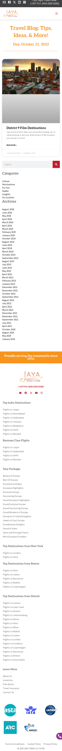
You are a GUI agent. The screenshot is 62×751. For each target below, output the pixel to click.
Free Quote (8, 684)
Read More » (11, 145)
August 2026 (8, 209)
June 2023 (7, 267)
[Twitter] (14, 2)
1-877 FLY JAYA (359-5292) (44, 3)
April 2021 (7, 326)
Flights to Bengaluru (13, 425)
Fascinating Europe (12, 496)
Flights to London (12, 552)
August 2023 (8, 261)
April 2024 (7, 248)
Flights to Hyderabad (13, 417)
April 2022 (7, 306)
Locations (8, 680)
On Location (8, 197)
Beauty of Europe (11, 475)
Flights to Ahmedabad (14, 413)
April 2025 (7, 225)
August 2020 (8, 332)
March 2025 (7, 228)
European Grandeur (12, 483)
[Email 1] (4, 2)
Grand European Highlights (16, 500)
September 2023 (10, 258)
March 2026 (7, 222)
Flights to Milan (11, 627)
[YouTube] (19, 2)
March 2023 (7, 277)
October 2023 (8, 254)
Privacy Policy (50, 743)
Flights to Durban (11, 611)
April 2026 (7, 219)
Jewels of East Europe (14, 520)
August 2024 (8, 241)
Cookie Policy (34, 743)
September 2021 (10, 319)
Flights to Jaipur (11, 409)
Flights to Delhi (10, 429)
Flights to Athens (11, 655)
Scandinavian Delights (14, 524)
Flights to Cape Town (13, 607)
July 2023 (6, 264)
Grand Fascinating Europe (15, 508)
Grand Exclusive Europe (14, 504)
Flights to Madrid (11, 582)
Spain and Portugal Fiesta (15, 532)
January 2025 (8, 235)
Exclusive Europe (11, 492)
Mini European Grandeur (15, 536)
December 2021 (9, 313)
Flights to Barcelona (13, 578)
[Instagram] (24, 2)
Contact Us (8, 692)
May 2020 (6, 335)
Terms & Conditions (15, 743)
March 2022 (7, 309)
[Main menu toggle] (56, 13)
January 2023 (8, 283)
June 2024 (7, 245)
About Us (7, 676)
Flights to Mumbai (12, 433)
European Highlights (13, 487)
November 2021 (10, 316)
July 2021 (6, 322)
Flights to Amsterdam (14, 659)
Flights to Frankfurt (13, 643)
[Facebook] (9, 2)
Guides (5, 190)
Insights (6, 194)
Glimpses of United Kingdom (17, 516)
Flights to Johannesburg (15, 615)
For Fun (6, 187)
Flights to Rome (11, 619)
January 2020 (8, 339)
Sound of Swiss (10, 528)
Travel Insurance (11, 688)
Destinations (8, 184)
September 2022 (10, 296)
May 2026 (6, 215)
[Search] (56, 164)
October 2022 (8, 293)
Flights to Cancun (11, 603)
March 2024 (7, 251)
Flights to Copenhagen (14, 586)
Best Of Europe (10, 479)
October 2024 (8, 238)
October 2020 (8, 329)
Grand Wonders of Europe (15, 512)
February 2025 (9, 232)
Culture (6, 181)
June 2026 (7, 212)
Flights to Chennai (12, 421)
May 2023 (6, 270)
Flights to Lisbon (11, 574)
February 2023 (9, 280)
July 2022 (6, 303)
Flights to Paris (10, 557)
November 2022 (10, 290)
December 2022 (9, 287)
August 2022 (8, 300)
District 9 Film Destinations (26, 128)
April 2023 (7, 274)
